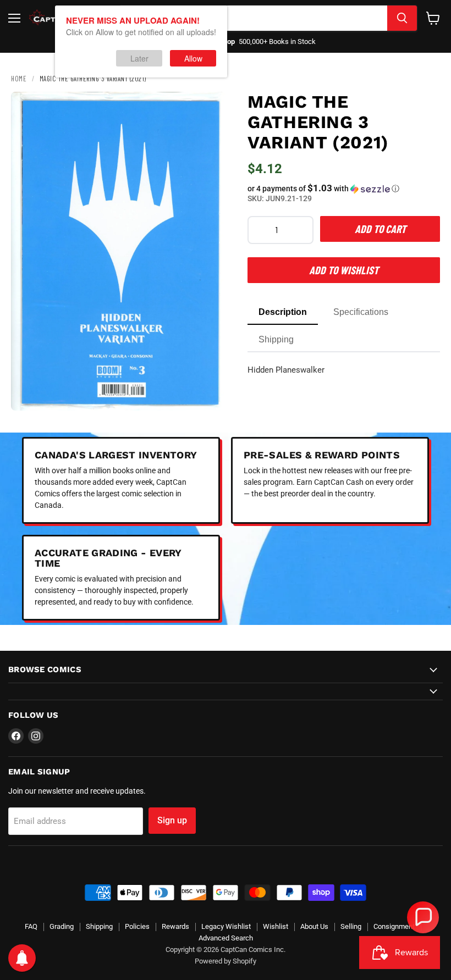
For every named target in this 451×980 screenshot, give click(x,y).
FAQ (31, 926)
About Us (314, 926)
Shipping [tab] (276, 339)
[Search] (402, 18)
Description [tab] (282, 312)
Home (18, 78)
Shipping (99, 926)
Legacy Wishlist (226, 926)
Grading (62, 926)
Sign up (172, 820)
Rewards (175, 926)
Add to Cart (380, 228)
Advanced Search (226, 938)
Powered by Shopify (225, 961)
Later (139, 58)
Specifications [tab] (360, 312)
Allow (193, 58)
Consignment (394, 926)
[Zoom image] (208, 393)
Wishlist (275, 926)
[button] (344, 188)
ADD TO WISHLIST (343, 269)
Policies (137, 926)
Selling (350, 926)
